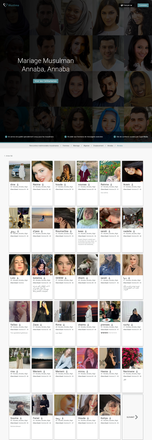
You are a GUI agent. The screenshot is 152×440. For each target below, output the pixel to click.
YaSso (13, 324)
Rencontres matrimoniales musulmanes (44, 146)
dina (12, 184)
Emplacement (98, 146)
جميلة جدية (59, 333)
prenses (105, 324)
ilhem (81, 277)
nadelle (127, 231)
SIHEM (59, 277)
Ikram (126, 184)
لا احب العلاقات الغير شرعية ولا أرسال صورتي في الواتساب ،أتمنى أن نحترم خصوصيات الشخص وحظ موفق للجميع (41, 288)
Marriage (76, 146)
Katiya (104, 418)
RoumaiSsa (62, 231)
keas (80, 231)
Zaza (36, 324)
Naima (36, 184)
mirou (81, 371)
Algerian (86, 146)
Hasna (104, 371)
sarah (104, 231)
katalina (37, 277)
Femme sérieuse (15, 426)
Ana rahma (104, 193)
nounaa (82, 184)
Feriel (36, 418)
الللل (124, 379)
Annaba (110, 146)
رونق (13, 231)
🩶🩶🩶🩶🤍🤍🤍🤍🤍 (109, 333)
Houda (81, 418)
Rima (58, 324)
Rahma (105, 184)
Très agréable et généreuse (18, 333)
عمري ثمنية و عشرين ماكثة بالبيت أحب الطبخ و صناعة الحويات (131, 287)
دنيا (125, 277)
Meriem (37, 371)
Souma (14, 418)
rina (12, 371)
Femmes (66, 146)
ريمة (58, 418)
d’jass (36, 231)
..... (11, 193)
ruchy (126, 324)
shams (82, 324)
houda (59, 184)
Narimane (128, 371)
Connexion (143, 5)
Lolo (12, 277)
